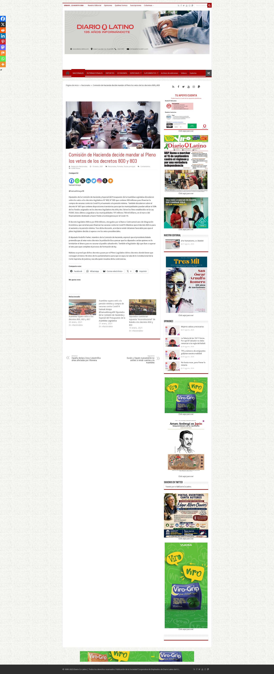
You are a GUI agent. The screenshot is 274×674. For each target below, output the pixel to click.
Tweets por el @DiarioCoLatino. (178, 487)
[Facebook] (181, 5)
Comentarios (145, 166)
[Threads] (104, 179)
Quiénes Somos (121, 5)
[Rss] (179, 5)
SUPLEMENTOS (150, 73)
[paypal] (192, 5)
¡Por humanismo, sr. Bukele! (192, 241)
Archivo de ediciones (169, 73)
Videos (184, 73)
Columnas (148, 5)
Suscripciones (135, 5)
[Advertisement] (137, 60)
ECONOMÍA (122, 73)
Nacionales (85, 85)
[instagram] (189, 5)
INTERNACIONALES (95, 73)
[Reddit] (3, 30)
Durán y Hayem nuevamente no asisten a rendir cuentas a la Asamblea (140, 359)
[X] (82, 179)
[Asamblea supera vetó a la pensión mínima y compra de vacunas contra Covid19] (114, 313)
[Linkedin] (88, 179)
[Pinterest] (3, 41)
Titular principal (129, 166)
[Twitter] (184, 5)
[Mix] (3, 53)
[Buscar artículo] (209, 5)
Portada (120, 166)
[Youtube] (187, 5)
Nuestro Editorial (94, 5)
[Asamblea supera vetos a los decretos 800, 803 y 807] (82, 307)
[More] (110, 179)
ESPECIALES (135, 73)
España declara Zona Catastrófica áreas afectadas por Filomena (86, 358)
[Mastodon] (3, 47)
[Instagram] (99, 179)
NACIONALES (78, 73)
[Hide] (1, 70)
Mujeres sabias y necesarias (192, 327)
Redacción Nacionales (79, 166)
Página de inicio (72, 85)
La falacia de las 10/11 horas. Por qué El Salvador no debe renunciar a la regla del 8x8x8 (193, 340)
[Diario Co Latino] (137, 31)
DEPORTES (110, 73)
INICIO (67, 73)
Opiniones (108, 5)
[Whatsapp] (77, 179)
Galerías (193, 73)
